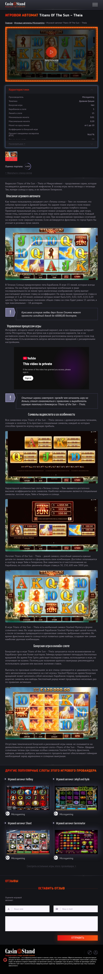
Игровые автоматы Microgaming (29, 22)
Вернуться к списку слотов (18, 173)
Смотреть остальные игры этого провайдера (51, 866)
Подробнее (27, 796)
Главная (8, 22)
